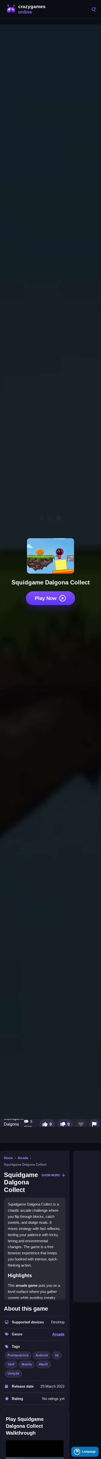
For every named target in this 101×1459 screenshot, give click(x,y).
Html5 (43, 1364)
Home (8, 1158)
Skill (11, 1364)
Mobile (27, 1364)
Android (42, 1355)
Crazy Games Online (27, 9)
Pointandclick (18, 1355)
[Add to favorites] (81, 1124)
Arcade (23, 1158)
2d (57, 1355)
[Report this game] (94, 1124)
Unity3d (13, 1373)
